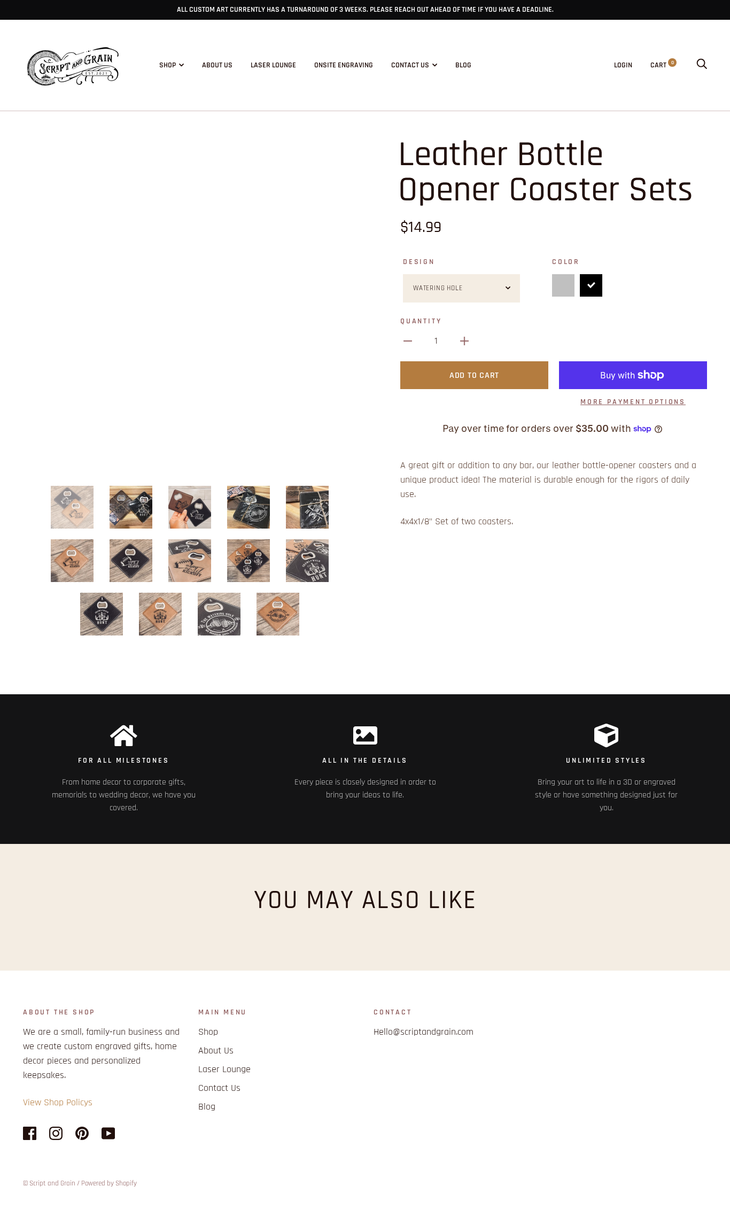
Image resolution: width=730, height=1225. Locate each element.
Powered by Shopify (109, 1183)
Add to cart (474, 375)
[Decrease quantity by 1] (407, 341)
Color (566, 262)
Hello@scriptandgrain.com (423, 1032)
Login (623, 65)
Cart (662, 65)
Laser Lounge (273, 65)
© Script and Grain (49, 1183)
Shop (167, 65)
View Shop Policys (57, 1102)
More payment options (633, 402)
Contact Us (410, 65)
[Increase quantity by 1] (464, 341)
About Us (217, 65)
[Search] (701, 65)
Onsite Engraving (343, 65)
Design (419, 262)
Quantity (420, 321)
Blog (463, 65)
